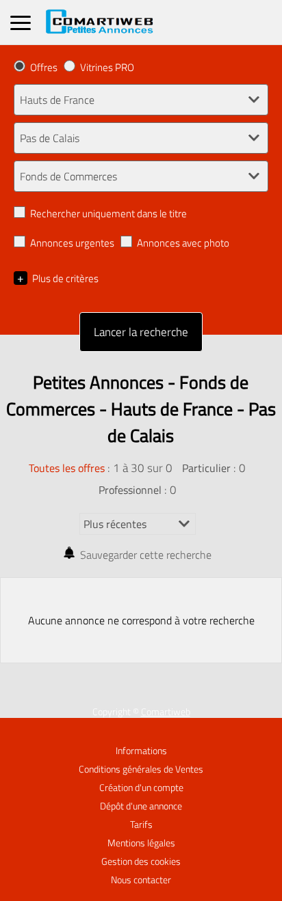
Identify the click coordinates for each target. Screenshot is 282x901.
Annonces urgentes (72, 243)
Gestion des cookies (141, 861)
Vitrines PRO (107, 67)
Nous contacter (141, 879)
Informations (141, 750)
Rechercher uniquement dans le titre (108, 213)
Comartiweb (165, 711)
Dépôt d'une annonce (141, 806)
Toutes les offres (67, 468)
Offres (43, 67)
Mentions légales (141, 842)
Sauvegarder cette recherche (146, 554)
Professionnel (130, 490)
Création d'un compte (141, 787)
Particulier (206, 468)
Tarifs (141, 824)
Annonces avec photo (183, 243)
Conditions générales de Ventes (141, 769)
